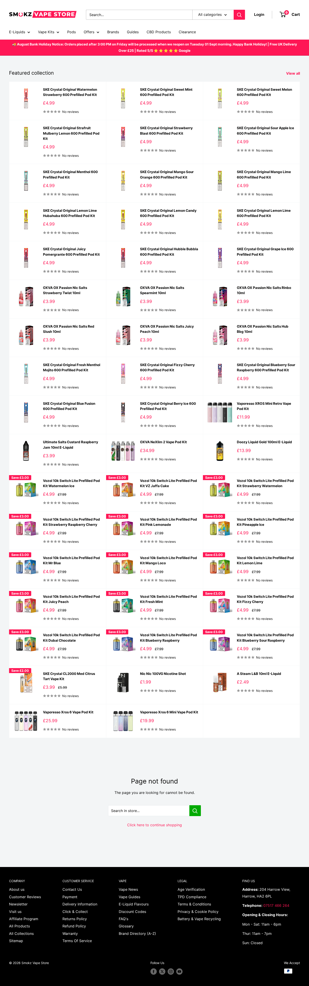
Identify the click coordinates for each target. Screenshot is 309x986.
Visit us (15, 911)
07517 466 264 (276, 905)
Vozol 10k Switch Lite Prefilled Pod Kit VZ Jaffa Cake (168, 483)
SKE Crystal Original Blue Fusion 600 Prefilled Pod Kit (69, 406)
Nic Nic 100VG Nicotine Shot (163, 674)
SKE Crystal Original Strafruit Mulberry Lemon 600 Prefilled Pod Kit (71, 133)
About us (16, 889)
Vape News (128, 889)
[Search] (239, 15)
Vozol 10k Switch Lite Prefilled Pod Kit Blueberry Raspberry (168, 637)
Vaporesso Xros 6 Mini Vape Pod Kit (169, 712)
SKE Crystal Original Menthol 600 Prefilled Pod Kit (70, 174)
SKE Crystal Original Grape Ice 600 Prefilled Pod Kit (265, 251)
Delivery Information (79, 904)
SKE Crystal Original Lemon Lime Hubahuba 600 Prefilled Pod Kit (70, 213)
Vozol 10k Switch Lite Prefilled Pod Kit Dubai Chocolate (71, 637)
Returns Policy (74, 919)
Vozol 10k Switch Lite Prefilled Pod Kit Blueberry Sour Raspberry (265, 637)
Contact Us (72, 889)
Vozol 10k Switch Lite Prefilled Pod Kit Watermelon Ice (71, 483)
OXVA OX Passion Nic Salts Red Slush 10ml (68, 329)
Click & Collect (75, 911)
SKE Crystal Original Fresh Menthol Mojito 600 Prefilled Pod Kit (71, 367)
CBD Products (159, 32)
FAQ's (123, 919)
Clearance (187, 32)
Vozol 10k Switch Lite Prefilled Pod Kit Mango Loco (168, 560)
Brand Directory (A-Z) (137, 933)
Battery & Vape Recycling (199, 919)
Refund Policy (74, 926)
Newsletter (18, 904)
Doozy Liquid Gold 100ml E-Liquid (264, 442)
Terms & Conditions (194, 904)
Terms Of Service (77, 940)
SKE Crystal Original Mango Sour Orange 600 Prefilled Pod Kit (167, 174)
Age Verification (191, 889)
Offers (89, 32)
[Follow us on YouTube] (179, 971)
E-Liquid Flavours (134, 904)
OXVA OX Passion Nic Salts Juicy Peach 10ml (167, 329)
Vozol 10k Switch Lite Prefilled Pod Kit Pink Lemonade (168, 522)
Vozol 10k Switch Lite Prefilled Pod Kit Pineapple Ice (265, 522)
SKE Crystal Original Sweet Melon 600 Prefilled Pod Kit (264, 92)
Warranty (70, 933)
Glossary (126, 926)
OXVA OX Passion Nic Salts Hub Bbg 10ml (262, 329)
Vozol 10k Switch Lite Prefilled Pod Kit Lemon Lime (265, 560)
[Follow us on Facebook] (153, 971)
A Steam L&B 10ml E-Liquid (259, 674)
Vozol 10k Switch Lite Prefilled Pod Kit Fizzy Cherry (265, 599)
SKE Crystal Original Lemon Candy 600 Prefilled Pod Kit (168, 213)
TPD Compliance (192, 897)
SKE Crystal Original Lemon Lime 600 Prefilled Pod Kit (264, 213)
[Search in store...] (195, 810)
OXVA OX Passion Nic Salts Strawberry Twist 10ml (65, 290)
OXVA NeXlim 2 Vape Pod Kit (163, 442)
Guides (133, 32)
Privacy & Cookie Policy (198, 911)
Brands (113, 32)
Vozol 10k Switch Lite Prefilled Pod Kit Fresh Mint (168, 599)
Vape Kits (46, 32)
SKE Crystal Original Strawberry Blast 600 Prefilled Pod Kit (166, 130)
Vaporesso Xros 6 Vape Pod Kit (68, 712)
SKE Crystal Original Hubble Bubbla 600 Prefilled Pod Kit (169, 251)
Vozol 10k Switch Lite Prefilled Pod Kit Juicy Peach (71, 599)
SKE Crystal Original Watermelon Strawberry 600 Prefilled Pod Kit (70, 92)
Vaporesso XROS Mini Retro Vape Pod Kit (264, 406)
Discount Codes (132, 911)
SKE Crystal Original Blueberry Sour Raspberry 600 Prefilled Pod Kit (266, 367)
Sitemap (16, 940)
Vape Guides (129, 897)
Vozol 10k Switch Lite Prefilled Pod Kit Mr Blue (71, 560)
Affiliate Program (23, 919)
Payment (69, 897)
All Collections (21, 933)
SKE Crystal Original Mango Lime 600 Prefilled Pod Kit (264, 174)
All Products (19, 926)
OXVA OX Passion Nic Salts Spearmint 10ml (162, 290)
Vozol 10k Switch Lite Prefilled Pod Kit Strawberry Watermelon (265, 483)
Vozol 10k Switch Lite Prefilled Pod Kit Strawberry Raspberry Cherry (71, 522)
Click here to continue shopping (154, 825)
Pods (71, 32)
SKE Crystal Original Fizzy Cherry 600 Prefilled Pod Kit (167, 367)
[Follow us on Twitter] (162, 971)
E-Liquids (17, 32)
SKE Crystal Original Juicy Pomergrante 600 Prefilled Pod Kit (71, 251)
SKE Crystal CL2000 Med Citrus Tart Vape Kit (69, 676)
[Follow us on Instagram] (171, 971)
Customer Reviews (25, 897)
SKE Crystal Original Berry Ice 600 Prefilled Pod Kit (168, 406)
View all (293, 73)
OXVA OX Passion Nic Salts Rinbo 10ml (264, 290)
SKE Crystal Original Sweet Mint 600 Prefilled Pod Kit (166, 92)
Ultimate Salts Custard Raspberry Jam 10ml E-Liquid (70, 444)
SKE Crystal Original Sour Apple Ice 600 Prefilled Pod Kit (265, 130)
